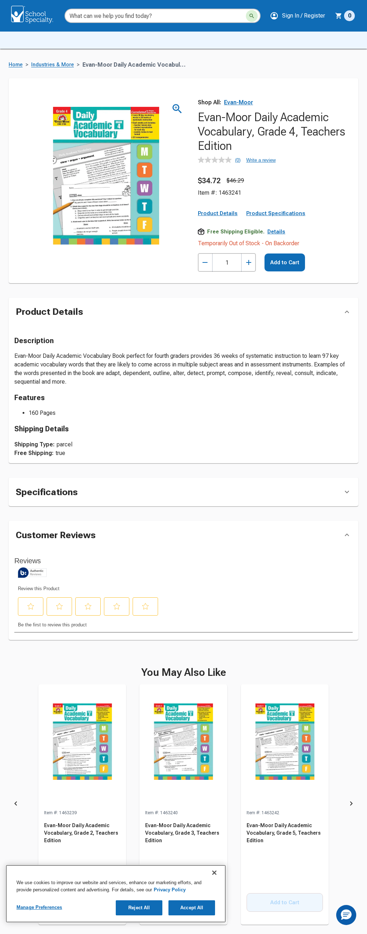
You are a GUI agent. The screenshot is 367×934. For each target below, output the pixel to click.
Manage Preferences (39, 907)
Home (16, 65)
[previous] (16, 805)
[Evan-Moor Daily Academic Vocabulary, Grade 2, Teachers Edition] (82, 747)
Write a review (261, 160)
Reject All (139, 907)
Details (276, 231)
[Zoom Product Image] (177, 108)
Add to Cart (284, 262)
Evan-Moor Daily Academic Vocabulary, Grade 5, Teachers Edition (284, 832)
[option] (82, 804)
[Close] (214, 873)
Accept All (191, 907)
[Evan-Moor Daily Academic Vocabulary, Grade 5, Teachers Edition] (285, 747)
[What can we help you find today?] (252, 16)
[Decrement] (205, 262)
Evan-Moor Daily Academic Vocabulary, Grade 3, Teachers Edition (182, 832)
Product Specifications (275, 213)
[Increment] (248, 262)
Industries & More (52, 65)
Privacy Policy (170, 889)
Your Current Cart (345, 16)
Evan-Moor (238, 102)
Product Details (218, 213)
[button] (297, 15)
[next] (351, 805)
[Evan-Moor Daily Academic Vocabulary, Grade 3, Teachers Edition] (183, 747)
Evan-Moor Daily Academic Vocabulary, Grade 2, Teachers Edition (81, 832)
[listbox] (183, 804)
